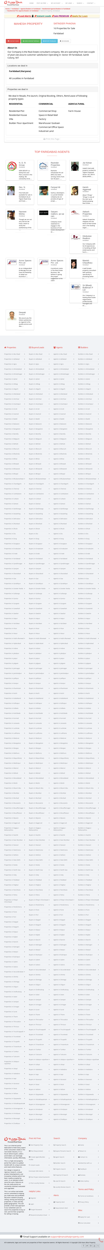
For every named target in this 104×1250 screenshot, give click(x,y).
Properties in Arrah (10, 409)
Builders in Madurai (85, 738)
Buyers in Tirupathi (35, 1039)
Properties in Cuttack (11, 499)
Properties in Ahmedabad (13, 369)
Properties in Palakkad (11, 880)
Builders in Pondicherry (86, 905)
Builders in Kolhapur (85, 703)
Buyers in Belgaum (35, 439)
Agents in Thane (59, 1015)
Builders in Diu (83, 534)
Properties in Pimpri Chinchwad (11, 901)
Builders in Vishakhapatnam (87, 1099)
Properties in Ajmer (10, 379)
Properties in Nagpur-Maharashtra (11, 829)
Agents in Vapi (58, 1074)
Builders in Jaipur (84, 658)
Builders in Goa (83, 578)
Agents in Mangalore (61, 743)
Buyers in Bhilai (34, 459)
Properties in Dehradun (12, 519)
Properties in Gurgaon (11, 603)
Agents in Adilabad (60, 359)
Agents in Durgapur (60, 544)
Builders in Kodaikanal (86, 698)
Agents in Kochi (59, 693)
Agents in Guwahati (60, 608)
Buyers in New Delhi (36, 860)
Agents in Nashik (59, 835)
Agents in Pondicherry (61, 905)
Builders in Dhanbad (85, 524)
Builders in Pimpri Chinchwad (88, 900)
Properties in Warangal (12, 1118)
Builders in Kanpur (84, 683)
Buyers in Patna (34, 895)
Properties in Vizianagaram (13, 1108)
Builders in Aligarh (84, 389)
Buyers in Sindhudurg (36, 990)
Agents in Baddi (59, 419)
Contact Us (83, 1157)
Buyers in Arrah (34, 409)
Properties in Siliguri (11, 987)
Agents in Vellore (59, 1089)
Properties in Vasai (10, 1088)
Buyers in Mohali (34, 773)
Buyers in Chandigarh (36, 484)
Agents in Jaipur (59, 658)
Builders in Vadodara (85, 1069)
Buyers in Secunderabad (37, 970)
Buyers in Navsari (35, 845)
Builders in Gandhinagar (86, 564)
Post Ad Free (41, 3)
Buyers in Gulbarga (35, 593)
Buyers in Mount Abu (36, 788)
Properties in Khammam (12, 688)
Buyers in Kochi (34, 693)
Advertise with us (86, 1163)
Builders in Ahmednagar (86, 374)
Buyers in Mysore (35, 818)
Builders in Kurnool (84, 718)
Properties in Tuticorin (12, 1056)
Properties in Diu (10, 534)
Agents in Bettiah (59, 444)
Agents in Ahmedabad (61, 369)
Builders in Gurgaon (85, 603)
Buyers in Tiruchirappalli (37, 1030)
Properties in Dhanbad (12, 524)
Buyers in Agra (34, 364)
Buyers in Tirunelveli (36, 1034)
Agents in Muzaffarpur (61, 813)
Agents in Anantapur (61, 404)
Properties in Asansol (11, 414)
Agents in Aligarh (59, 389)
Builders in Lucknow (85, 728)
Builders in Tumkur (84, 1049)
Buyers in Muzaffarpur (36, 813)
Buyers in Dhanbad (35, 524)
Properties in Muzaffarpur (13, 813)
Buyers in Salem (34, 960)
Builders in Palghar (84, 885)
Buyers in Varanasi (35, 1079)
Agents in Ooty (58, 875)
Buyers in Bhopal (35, 474)
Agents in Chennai (60, 489)
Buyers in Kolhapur (35, 703)
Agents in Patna (59, 895)
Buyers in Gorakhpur (36, 583)
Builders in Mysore (84, 818)
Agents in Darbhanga (61, 509)
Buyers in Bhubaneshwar (37, 479)
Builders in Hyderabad (86, 643)
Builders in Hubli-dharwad (87, 638)
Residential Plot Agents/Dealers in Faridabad (22, 11)
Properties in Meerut (11, 768)
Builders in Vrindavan (85, 1109)
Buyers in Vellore (34, 1089)
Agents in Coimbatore (61, 494)
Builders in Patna (84, 895)
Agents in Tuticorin (60, 1054)
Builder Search (60, 1163)
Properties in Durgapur (12, 544)
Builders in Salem (84, 960)
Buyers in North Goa (36, 870)
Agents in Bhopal (59, 474)
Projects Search (60, 1169)
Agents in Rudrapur (60, 955)
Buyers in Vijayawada (36, 1094)
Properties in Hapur (11, 618)
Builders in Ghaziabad (85, 574)
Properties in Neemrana (12, 850)
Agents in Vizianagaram (62, 1104)
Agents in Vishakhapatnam (63, 1099)
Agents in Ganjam (60, 569)
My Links (69, 3)
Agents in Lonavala (60, 723)
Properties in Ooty (10, 875)
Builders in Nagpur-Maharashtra (85, 829)
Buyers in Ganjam (35, 569)
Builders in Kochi (84, 693)
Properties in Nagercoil (12, 823)
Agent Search (59, 1157)
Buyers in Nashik (34, 835)
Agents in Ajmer (59, 379)
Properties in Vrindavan (12, 1113)
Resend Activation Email (38, 1215)
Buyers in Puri (33, 915)
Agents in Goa (58, 578)
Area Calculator (85, 1223)
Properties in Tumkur (11, 1051)
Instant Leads (35, 1165)
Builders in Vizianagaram (86, 1104)
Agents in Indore (59, 648)
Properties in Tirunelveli (12, 1037)
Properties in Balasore (11, 424)
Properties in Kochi (10, 693)
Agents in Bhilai (59, 459)
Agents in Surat (59, 1010)
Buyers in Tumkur (35, 1049)
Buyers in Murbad (35, 798)
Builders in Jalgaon (84, 663)
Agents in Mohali (59, 773)
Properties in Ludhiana (12, 733)
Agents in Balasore (60, 424)
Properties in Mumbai (11, 793)
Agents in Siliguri (59, 985)
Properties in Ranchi (11, 942)
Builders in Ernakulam (85, 549)
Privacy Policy (84, 1202)
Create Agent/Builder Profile (37, 1158)
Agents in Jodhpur (60, 678)
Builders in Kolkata (84, 708)
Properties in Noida (10, 865)
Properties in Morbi (10, 783)
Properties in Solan (10, 997)
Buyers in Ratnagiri (35, 945)
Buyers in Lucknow (35, 728)
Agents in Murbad (60, 798)
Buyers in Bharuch (35, 449)
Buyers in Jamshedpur (36, 673)
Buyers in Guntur (35, 598)
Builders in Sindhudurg (86, 990)
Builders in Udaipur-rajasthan (88, 1059)
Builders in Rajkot (84, 935)
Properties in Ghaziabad (12, 574)
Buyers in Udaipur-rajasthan (38, 1059)
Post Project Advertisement (39, 1177)
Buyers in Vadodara (35, 1069)
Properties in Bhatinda (12, 454)
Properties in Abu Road (12, 354)
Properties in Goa (10, 578)
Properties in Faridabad (12, 559)
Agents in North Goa (60, 870)
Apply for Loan (85, 1217)
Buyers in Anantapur (36, 404)
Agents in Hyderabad (61, 643)
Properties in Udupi (11, 1068)
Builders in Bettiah (84, 444)
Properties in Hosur (10, 633)
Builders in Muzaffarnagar (87, 808)
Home (31, 3)
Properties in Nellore (11, 855)
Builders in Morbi (84, 783)
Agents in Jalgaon (59, 663)
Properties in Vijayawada (12, 1098)
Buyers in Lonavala (35, 723)
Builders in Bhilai (84, 459)
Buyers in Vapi (34, 1074)
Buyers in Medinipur (36, 763)
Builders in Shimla (84, 975)
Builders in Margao (84, 748)
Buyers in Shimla (34, 975)
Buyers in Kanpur (35, 683)
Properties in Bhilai (10, 459)
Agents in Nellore (59, 855)
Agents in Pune (59, 910)
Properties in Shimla (11, 977)
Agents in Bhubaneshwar (62, 479)
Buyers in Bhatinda (35, 454)
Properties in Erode (10, 554)
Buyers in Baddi (34, 419)
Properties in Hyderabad (12, 643)
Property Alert (60, 1202)
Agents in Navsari (60, 845)
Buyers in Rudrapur (35, 955)
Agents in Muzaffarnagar (62, 808)
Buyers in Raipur (34, 930)
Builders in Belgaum (85, 439)
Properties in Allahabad (12, 394)
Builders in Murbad (85, 798)
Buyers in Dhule (34, 529)
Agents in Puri (58, 915)
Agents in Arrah (59, 409)
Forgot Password (36, 1209)
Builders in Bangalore (85, 429)
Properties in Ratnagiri (12, 947)
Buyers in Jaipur (34, 658)
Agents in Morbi (59, 783)
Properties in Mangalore (12, 743)
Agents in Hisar (59, 628)
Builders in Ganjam (84, 569)
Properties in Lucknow (11, 728)
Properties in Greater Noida (13, 588)
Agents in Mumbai (60, 793)
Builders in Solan (84, 995)
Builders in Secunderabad (87, 970)
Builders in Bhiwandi (85, 469)
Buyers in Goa (33, 578)
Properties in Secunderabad (13, 972)
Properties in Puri (10, 917)
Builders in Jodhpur (85, 678)
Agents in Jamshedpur (61, 673)
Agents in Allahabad (60, 394)
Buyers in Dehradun (36, 519)
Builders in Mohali (84, 773)
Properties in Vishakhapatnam (14, 1103)
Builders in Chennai (85, 489)
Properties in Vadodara (12, 1073)
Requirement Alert (61, 1208)
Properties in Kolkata (11, 708)
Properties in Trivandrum (12, 1047)
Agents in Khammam (61, 688)
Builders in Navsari (84, 845)
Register (33, 1198)
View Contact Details (31, 41)
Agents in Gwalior (60, 613)
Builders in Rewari (84, 950)
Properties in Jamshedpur (13, 673)
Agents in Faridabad (60, 559)
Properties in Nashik (11, 835)
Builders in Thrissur (85, 1025)
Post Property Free (36, 1145)
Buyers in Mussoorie (36, 803)
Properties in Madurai (11, 738)
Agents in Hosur (59, 633)
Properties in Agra (10, 364)
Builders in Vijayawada (86, 1094)
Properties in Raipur (11, 932)
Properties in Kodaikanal (12, 698)
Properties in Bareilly (11, 434)
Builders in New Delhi (85, 860)
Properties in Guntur (11, 598)
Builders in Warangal (85, 1114)
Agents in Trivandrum (61, 1044)
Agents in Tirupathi (60, 1039)
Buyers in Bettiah (35, 444)
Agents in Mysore (59, 818)
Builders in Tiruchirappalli (87, 1030)
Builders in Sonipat (84, 1000)
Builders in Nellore (84, 855)
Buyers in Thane (34, 1015)
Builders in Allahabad (85, 394)
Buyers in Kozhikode (36, 713)
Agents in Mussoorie (60, 803)
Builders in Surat (84, 1010)
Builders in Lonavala (85, 723)
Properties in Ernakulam (12, 549)
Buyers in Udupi (34, 1064)
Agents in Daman (59, 504)
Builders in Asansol (84, 414)
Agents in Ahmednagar (61, 374)
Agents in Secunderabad (62, 970)
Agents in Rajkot (59, 935)
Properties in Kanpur (11, 683)
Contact (90, 3)
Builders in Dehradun (85, 519)
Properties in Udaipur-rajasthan (12, 1063)
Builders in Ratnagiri (85, 945)
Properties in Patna (10, 895)
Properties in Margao (11, 748)
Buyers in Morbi (34, 783)
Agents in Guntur (59, 598)
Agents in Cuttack (59, 499)
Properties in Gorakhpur (12, 583)
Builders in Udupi (84, 1064)
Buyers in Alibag (34, 384)
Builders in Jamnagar (85, 668)
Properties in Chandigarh (12, 484)
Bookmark (65, 41)
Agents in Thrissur (60, 1025)
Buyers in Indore (34, 648)
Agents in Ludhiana (60, 733)
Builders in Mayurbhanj (86, 758)
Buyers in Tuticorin (35, 1054)
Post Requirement (36, 1151)
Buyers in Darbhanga (36, 509)
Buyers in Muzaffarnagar (37, 808)
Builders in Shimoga (85, 980)
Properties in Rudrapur (12, 957)
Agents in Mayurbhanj (61, 758)
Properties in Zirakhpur (12, 1123)
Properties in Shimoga (11, 982)
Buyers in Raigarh (35, 925)
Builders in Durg (83, 539)
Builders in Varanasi (85, 1079)
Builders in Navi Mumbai (86, 840)
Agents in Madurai (60, 738)
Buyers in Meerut (35, 768)
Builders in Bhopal (84, 474)
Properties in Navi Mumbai (13, 840)
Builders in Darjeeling (85, 514)
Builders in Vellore (84, 1089)
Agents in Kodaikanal (61, 698)
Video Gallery (84, 1181)
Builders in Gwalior (84, 613)
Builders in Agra (83, 364)
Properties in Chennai (11, 489)
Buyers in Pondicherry (36, 905)
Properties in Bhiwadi (11, 464)
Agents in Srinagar (60, 1005)
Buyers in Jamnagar (35, 668)
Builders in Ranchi (84, 940)
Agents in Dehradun (60, 519)
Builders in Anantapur (85, 404)
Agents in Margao (60, 748)
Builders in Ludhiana (85, 733)
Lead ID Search (60, 1181)
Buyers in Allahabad (36, 394)
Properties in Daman (11, 504)
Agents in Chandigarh (61, 484)
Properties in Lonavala (11, 723)
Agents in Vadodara (60, 1069)
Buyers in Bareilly (35, 434)
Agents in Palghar (60, 885)
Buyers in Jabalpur (35, 653)
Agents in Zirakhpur (60, 1119)
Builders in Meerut (84, 768)
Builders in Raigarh (84, 925)
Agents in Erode (59, 554)
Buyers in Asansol (35, 414)
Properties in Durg (10, 539)
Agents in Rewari (59, 950)
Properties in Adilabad (12, 359)
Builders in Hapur (84, 618)
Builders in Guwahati (85, 608)
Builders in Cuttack (84, 499)
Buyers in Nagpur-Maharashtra (35, 829)
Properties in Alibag (11, 384)
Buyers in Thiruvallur (36, 1020)
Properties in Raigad (11, 922)
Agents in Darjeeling (60, 514)
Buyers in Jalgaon (35, 663)
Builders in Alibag (84, 384)
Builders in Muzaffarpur (86, 813)
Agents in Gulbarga (60, 593)
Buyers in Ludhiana (35, 733)
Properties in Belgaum (11, 439)
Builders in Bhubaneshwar (87, 479)
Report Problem (50, 41)
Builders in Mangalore (85, 743)
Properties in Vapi (10, 1078)
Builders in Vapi (83, 1074)
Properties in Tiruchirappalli (13, 1032)
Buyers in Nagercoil (35, 823)
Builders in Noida (84, 865)
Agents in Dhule (59, 529)
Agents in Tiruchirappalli (62, 1030)
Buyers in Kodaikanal (36, 698)
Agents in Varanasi (60, 1079)
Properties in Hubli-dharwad (14, 638)
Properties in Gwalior (11, 613)
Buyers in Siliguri (35, 985)
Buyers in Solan (34, 995)
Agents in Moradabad (61, 778)
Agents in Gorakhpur (61, 583)
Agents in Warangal (60, 1114)
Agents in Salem (59, 960)
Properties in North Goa (12, 870)
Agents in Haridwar (60, 623)
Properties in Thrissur (11, 1027)
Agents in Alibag (59, 384)
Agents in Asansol (60, 414)
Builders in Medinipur (85, 763)
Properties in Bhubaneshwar (14, 479)
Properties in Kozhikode (12, 713)
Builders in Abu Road (85, 354)
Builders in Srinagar (85, 1005)
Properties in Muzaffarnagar (14, 808)
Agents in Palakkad (60, 880)
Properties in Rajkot (11, 937)
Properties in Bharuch (11, 449)
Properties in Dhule (10, 529)
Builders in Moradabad (86, 778)
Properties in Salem (11, 962)
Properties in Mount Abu (12, 788)
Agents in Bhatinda (60, 454)
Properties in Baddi (10, 419)
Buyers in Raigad (34, 920)
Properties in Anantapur (12, 404)
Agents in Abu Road (60, 354)
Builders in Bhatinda (85, 454)
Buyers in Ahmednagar (37, 374)
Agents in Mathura (60, 753)
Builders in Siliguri (84, 985)
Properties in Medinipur (12, 763)
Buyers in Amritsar (35, 399)
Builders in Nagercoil (85, 823)
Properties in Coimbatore (12, 494)
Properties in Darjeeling (12, 514)
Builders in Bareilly (84, 434)
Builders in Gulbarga (85, 593)
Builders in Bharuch (85, 449)
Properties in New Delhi (12, 860)
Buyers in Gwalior (35, 613)
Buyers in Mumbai (35, 793)
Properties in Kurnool (11, 718)
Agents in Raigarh (60, 925)
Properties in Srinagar (11, 1007)
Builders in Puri (83, 915)
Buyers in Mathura (35, 753)
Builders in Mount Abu (86, 788)
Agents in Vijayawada (61, 1094)
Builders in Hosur (84, 633)
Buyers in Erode (34, 554)
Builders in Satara (84, 965)
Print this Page (52, 139)
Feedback (83, 1169)
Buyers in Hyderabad (36, 643)
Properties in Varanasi (11, 1083)
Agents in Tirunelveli (61, 1034)
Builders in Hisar (84, 628)
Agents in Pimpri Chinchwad (63, 900)
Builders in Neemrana (85, 850)
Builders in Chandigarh (86, 484)
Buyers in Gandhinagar (37, 564)
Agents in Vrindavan (60, 1109)
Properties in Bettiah (11, 444)
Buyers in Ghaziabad (36, 574)
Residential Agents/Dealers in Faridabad (56, 9)
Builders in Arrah (84, 409)
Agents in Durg (59, 539)
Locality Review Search (63, 1187)
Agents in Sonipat (60, 1000)
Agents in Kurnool (60, 718)
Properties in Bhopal (11, 474)
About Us (82, 1151)
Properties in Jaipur (10, 658)
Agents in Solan (59, 995)
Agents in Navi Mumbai (61, 840)
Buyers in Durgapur (35, 544)
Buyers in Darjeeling (36, 514)
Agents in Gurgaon (60, 603)
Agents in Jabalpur (60, 653)
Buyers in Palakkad (35, 880)
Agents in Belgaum (60, 439)
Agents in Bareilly (59, 434)
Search (79, 3)
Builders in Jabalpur (85, 653)
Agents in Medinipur (61, 763)
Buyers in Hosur (34, 633)
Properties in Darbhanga (12, 509)
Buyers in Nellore (35, 855)
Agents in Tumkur (60, 1049)
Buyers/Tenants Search (63, 1151)
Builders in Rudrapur (85, 955)
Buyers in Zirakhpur (35, 1119)
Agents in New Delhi (60, 860)
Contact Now (14, 41)
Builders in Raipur (84, 930)
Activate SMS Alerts (36, 1171)
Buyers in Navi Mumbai (37, 840)
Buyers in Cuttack (35, 499)
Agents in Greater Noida (62, 588)
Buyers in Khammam (36, 688)
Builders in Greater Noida (87, 588)
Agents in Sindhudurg (61, 990)
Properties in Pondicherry (13, 907)
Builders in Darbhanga (86, 509)
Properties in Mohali (11, 773)
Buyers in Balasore (35, 424)
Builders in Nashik (84, 835)
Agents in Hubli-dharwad (62, 638)
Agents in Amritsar (60, 399)
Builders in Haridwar (85, 623)
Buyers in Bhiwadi (35, 464)
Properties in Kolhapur (12, 703)
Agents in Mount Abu (61, 788)
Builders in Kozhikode (85, 713)
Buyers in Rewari (34, 950)
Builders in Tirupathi (85, 1039)
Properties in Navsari (11, 845)
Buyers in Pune (34, 910)
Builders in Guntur (84, 598)
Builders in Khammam (85, 688)
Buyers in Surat (34, 1010)
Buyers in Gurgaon (35, 603)
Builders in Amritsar (85, 399)
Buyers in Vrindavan (36, 1109)
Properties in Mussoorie (12, 803)
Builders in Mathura (85, 753)
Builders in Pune (83, 910)
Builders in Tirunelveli (85, 1034)
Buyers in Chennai (35, 489)
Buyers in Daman (35, 504)
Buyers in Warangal (35, 1114)
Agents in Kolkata (59, 708)
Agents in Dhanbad (60, 524)
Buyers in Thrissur (35, 1025)
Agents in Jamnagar (60, 668)
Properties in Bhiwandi (12, 469)
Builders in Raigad (84, 920)
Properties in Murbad (11, 798)
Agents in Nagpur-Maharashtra (60, 829)
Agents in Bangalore (60, 429)
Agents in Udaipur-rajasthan (63, 1059)
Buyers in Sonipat (35, 1000)
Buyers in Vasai (34, 1084)
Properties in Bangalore (12, 429)
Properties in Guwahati (12, 608)
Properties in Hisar (10, 628)
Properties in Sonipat (11, 1002)
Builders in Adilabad (85, 359)
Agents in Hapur (59, 618)
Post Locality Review (37, 1183)
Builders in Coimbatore (86, 494)
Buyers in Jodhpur (35, 678)
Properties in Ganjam (11, 569)
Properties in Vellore (11, 1093)
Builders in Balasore (85, 424)
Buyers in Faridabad (36, 559)
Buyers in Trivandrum (36, 1044)
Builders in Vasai (84, 1084)
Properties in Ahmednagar (13, 374)
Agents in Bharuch (60, 449)
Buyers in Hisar (34, 628)
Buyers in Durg (34, 539)
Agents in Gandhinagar (61, 564)
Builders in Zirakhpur (85, 1119)
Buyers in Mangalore (36, 743)
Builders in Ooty (83, 875)
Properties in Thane (11, 1017)
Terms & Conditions (86, 1196)
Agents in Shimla (59, 975)
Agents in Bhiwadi (60, 464)
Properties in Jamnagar (12, 668)
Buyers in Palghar (35, 885)
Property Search (60, 1145)
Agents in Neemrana (61, 850)
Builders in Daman (84, 504)
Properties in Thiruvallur (12, 1022)
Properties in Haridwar (12, 623)
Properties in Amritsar (11, 399)
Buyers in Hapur (34, 618)
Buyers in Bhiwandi (35, 469)
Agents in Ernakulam (61, 549)
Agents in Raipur (59, 930)
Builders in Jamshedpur (86, 673)
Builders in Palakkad (85, 880)
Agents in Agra (58, 364)
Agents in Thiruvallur (61, 1020)
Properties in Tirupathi (12, 1042)
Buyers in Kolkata (35, 708)
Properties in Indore (11, 648)
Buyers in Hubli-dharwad (37, 638)
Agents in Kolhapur (60, 703)
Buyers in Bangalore (36, 429)
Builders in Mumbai (85, 793)
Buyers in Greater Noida (37, 588)
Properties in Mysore (11, 818)
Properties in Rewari (11, 952)
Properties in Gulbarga (12, 593)
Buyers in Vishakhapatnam (38, 1099)
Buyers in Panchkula (36, 890)
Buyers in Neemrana (36, 850)
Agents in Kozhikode (60, 713)
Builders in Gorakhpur (85, 583)
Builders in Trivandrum (86, 1044)
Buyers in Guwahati (35, 608)
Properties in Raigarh (11, 927)
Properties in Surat (10, 1012)
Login (32, 1204)
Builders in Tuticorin (85, 1054)
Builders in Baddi (84, 419)
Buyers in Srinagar (35, 1005)
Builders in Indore (84, 648)
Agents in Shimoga (60, 980)
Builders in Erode (84, 554)
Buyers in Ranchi (34, 940)
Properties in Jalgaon (11, 663)
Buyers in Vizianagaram (37, 1104)
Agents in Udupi (59, 1064)
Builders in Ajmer (84, 379)
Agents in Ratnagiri (60, 945)
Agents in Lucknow (60, 728)
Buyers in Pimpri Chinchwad (38, 900)
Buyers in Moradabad (36, 778)
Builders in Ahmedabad (86, 369)
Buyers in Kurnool (35, 718)
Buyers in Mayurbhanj (36, 758)
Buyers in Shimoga (35, 980)
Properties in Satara (11, 967)
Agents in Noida (59, 865)
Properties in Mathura (11, 753)
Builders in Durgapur (85, 544)
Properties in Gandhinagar (13, 564)
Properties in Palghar (11, 885)
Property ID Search (61, 1175)
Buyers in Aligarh (35, 389)
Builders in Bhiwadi (85, 464)
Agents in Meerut (59, 768)
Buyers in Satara (34, 965)
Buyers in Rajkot (34, 935)
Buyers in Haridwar (35, 623)
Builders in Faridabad (85, 559)
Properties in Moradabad (12, 778)
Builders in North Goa (85, 870)
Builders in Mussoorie (85, 803)
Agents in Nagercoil (60, 823)
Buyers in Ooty (34, 875)
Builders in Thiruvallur (86, 1020)
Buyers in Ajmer (34, 379)
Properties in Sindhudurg (13, 992)
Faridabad (15, 9)
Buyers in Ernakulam (36, 549)
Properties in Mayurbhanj (13, 758)
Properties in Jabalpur (11, 653)
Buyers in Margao (35, 748)
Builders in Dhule (84, 529)
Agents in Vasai (59, 1084)
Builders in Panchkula (85, 890)
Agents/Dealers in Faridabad (30, 9)
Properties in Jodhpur (11, 678)
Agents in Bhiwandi (60, 469)
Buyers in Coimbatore (36, 494)
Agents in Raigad (59, 920)
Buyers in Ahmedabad (36, 369)
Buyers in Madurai (35, 738)
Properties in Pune (10, 912)
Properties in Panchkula (12, 890)
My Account (55, 3)
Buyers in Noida (34, 865)
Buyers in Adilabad (35, 359)
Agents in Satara (59, 965)
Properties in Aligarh (11, 389)
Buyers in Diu (33, 534)
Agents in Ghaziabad (61, 574)
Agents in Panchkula (60, 890)
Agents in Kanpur (59, 683)
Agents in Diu (58, 534)
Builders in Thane (84, 1015)
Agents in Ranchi (59, 940)
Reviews (82, 1175)
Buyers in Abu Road (35, 354)
